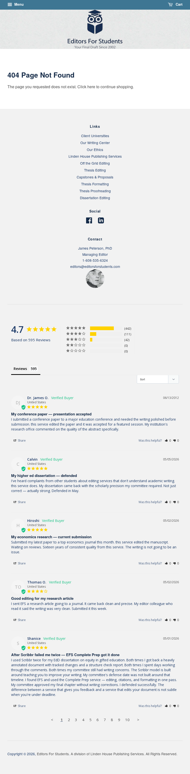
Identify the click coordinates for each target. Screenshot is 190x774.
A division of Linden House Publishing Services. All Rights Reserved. (124, 753)
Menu (18, 4)
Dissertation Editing (95, 197)
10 (127, 719)
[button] (168, 440)
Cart (179, 4)
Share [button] (21, 440)
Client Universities (95, 135)
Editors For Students (53, 753)
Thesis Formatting (95, 183)
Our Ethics (95, 149)
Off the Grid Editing (95, 163)
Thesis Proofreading (95, 190)
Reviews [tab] (20, 368)
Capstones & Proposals (95, 176)
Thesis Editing (95, 170)
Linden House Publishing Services (95, 156)
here (91, 86)
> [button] (138, 719)
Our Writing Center (95, 142)
